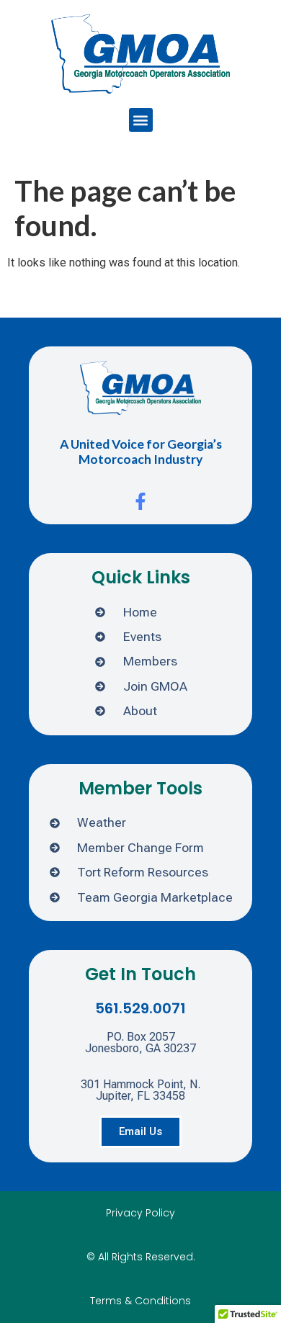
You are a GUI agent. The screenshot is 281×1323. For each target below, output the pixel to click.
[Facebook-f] (140, 501)
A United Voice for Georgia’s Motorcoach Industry (141, 451)
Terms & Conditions (140, 1300)
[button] (141, 120)
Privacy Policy (140, 1213)
